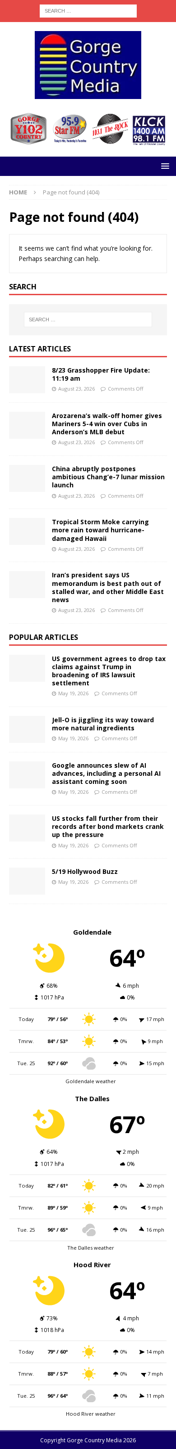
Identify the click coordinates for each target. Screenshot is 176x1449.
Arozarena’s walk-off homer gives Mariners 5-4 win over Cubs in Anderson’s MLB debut (107, 423)
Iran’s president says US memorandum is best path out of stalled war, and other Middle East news (108, 587)
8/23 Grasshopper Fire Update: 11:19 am (101, 374)
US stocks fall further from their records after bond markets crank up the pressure (108, 826)
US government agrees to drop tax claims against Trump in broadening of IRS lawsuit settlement (109, 671)
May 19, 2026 (73, 693)
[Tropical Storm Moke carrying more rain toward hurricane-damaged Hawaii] (27, 531)
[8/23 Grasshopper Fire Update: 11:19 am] (27, 379)
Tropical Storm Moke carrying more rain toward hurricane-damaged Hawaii (100, 530)
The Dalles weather (90, 1247)
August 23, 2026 (76, 388)
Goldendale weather (90, 1081)
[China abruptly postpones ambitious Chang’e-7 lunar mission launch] (27, 478)
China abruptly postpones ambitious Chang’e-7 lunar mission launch (108, 476)
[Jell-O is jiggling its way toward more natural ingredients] (27, 729)
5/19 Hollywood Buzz (85, 871)
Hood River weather (91, 1413)
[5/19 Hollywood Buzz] (27, 881)
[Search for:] (88, 10)
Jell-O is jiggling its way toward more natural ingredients (103, 724)
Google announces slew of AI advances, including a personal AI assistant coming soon (106, 773)
